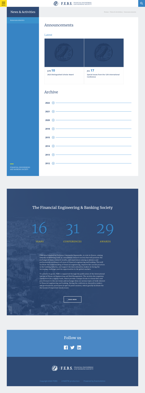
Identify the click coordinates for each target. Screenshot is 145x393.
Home (106, 12)
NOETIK (66, 381)
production (75, 381)
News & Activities (116, 12)
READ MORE (72, 299)
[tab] (88, 102)
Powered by (89, 381)
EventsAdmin (99, 381)
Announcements (130, 12)
